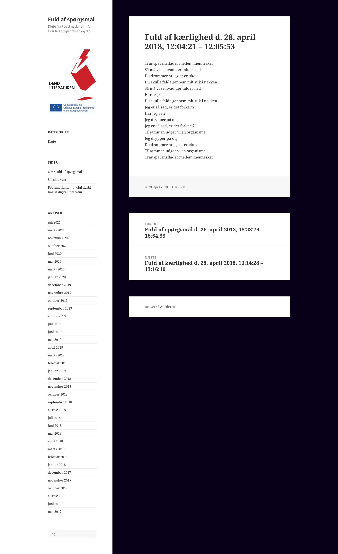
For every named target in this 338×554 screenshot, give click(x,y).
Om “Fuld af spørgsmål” (65, 172)
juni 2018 (55, 425)
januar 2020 (57, 277)
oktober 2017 (57, 488)
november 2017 (59, 480)
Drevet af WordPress (160, 307)
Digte (52, 141)
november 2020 (59, 238)
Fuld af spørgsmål (71, 19)
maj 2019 (54, 339)
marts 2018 (56, 449)
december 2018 (59, 379)
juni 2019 (55, 332)
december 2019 (59, 285)
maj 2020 (54, 261)
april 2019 (55, 347)
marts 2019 (56, 355)
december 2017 (59, 472)
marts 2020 (56, 269)
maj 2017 (54, 511)
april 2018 (55, 441)
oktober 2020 (57, 246)
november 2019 (59, 293)
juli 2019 (54, 324)
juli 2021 (54, 222)
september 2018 (60, 402)
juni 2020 (55, 253)
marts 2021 (56, 230)
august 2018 (57, 410)
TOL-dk (179, 187)
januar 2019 (57, 371)
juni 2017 (55, 504)
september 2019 (60, 308)
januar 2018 (57, 465)
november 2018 (59, 386)
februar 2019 (57, 363)
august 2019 (57, 316)
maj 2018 (54, 433)
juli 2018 (54, 418)
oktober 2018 (57, 394)
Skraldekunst (58, 179)
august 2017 (57, 496)
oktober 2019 (57, 300)
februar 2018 (57, 457)
